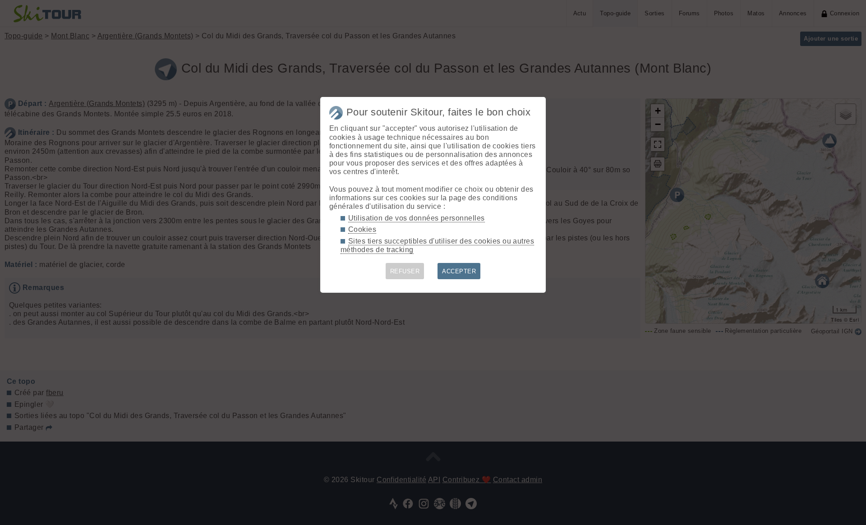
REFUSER (404, 271)
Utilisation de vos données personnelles (416, 218)
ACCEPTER (459, 271)
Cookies (362, 229)
